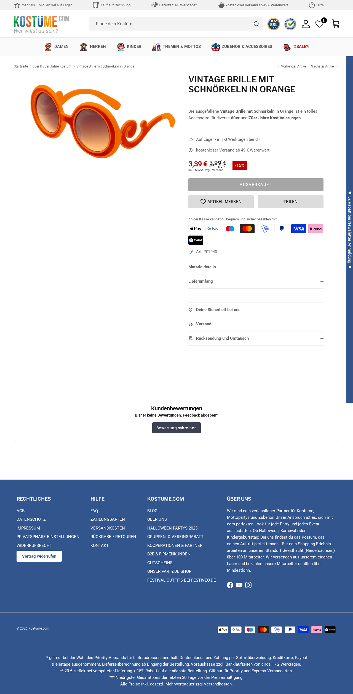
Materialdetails (202, 266)
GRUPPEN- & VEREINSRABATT (175, 536)
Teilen (291, 201)
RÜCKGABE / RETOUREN (113, 536)
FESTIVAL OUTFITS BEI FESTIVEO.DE (181, 580)
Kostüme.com (38, 628)
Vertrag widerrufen (39, 556)
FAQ (94, 510)
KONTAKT (99, 545)
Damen (61, 46)
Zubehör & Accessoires (247, 46)
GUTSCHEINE (160, 562)
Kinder (134, 46)
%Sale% (301, 46)
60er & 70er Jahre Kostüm (52, 66)
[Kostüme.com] (41, 24)
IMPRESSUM (28, 528)
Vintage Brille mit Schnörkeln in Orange (105, 66)
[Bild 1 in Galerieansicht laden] (103, 117)
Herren (98, 46)
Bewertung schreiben (176, 428)
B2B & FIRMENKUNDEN (169, 554)
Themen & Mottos (182, 46)
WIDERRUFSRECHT (34, 545)
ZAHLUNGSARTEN (107, 519)
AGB (21, 510)
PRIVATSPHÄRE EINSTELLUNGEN (48, 536)
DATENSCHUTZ (31, 519)
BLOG (152, 510)
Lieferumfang (200, 281)
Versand (203, 324)
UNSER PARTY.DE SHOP (169, 571)
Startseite (21, 66)
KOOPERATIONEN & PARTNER (174, 545)
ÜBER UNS (157, 519)
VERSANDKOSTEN (107, 528)
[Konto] (306, 24)
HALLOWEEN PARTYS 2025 (172, 528)
